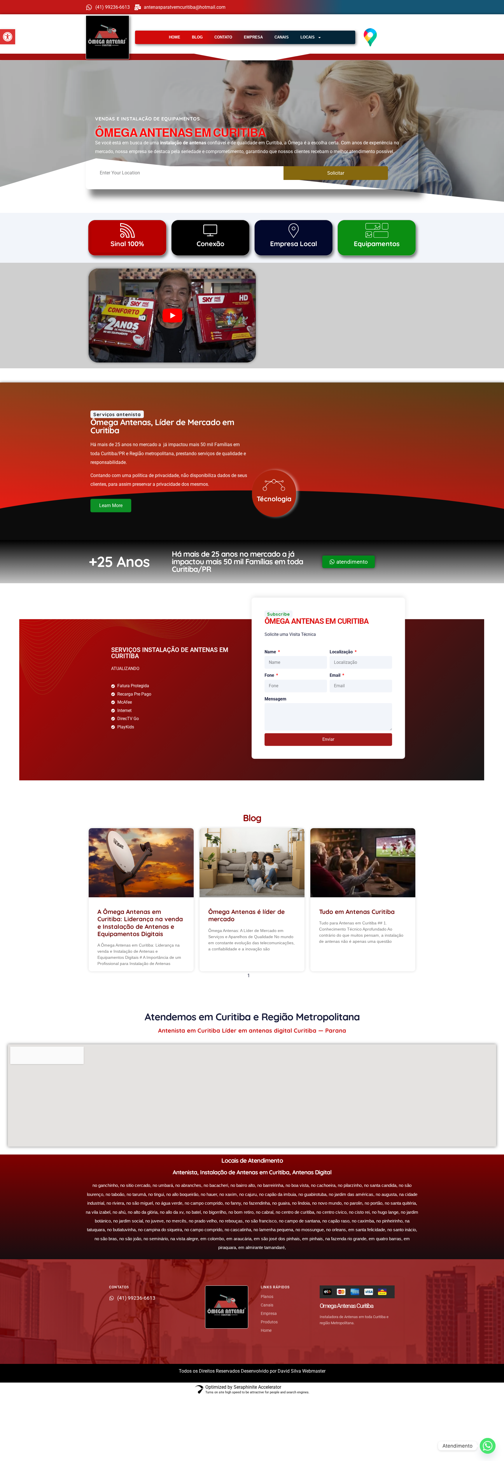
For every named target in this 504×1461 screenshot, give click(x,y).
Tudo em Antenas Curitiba (357, 911)
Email (343, 673)
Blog (197, 37)
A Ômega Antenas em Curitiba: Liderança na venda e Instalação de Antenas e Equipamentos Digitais (140, 923)
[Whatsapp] (488, 1446)
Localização (350, 648)
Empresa (253, 37)
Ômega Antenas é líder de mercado (246, 915)
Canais (281, 37)
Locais (307, 37)
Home (174, 37)
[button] (7, 36)
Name (273, 648)
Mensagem (278, 699)
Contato (223, 37)
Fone (272, 673)
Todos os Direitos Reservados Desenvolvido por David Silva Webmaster (252, 1371)
